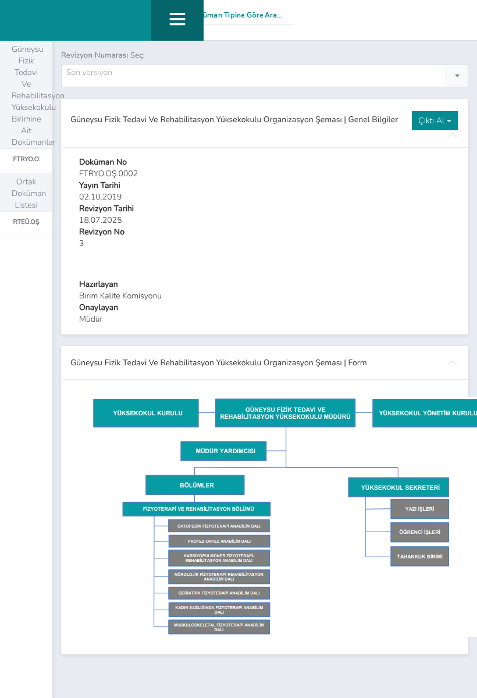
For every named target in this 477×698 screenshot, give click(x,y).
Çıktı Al (432, 120)
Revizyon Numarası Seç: (103, 55)
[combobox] (264, 75)
